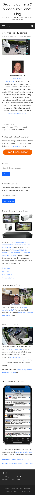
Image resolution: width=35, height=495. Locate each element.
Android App (6, 271)
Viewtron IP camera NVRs (11, 253)
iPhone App (6, 268)
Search (6, 174)
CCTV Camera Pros (16, 479)
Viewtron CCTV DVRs (19, 250)
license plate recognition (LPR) (21, 360)
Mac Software (7, 275)
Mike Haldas (27, 36)
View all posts (17, 78)
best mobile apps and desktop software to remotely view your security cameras (16, 244)
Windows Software (8, 278)
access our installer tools (23, 452)
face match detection (16, 357)
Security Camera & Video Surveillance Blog (17, 9)
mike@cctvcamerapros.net (17, 113)
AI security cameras (15, 349)
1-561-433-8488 (14, 146)
